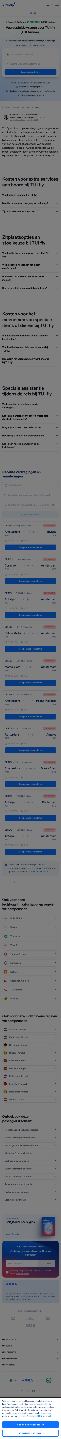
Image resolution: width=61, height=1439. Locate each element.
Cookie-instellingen (30, 1433)
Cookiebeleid (32, 1416)
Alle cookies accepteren (30, 1424)
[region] (30, 1418)
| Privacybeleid (44, 1416)
